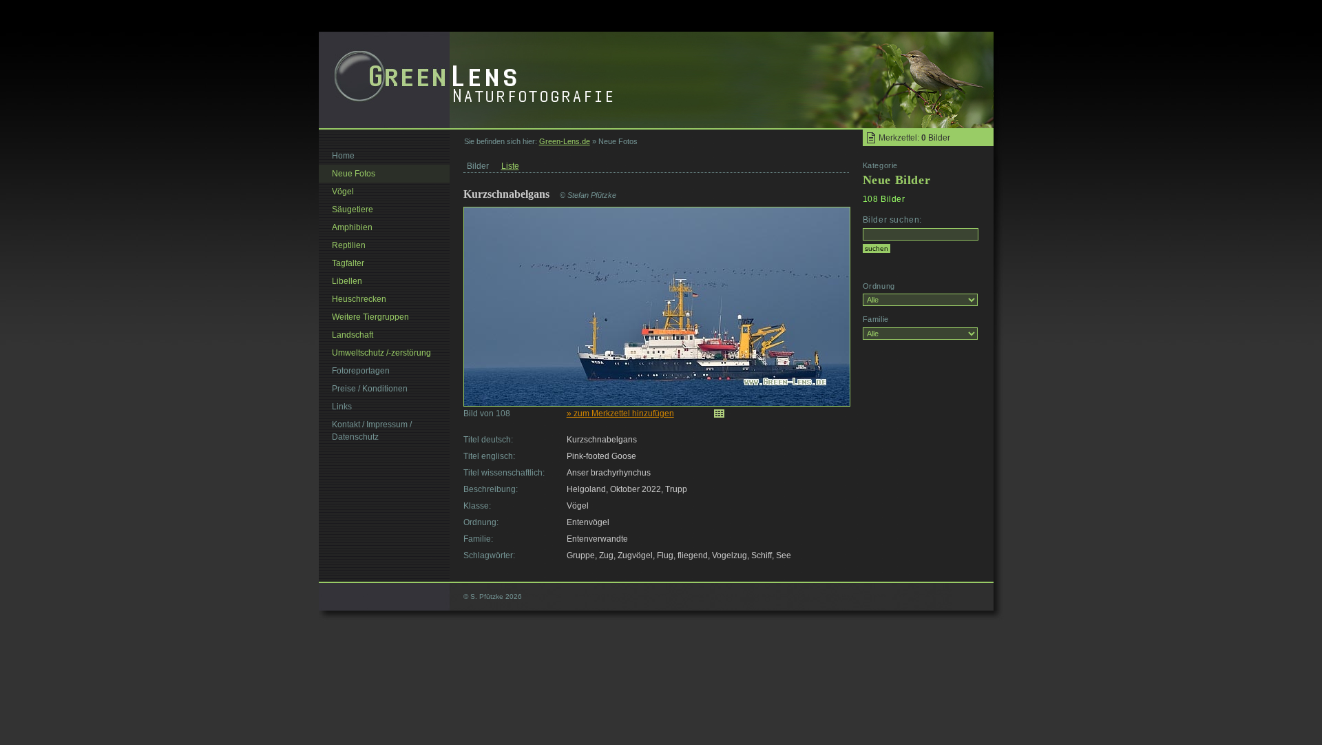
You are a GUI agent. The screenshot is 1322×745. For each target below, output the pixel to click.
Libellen (347, 281)
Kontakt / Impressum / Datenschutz (372, 431)
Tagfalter (348, 263)
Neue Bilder (897, 180)
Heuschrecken (359, 299)
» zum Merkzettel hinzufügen (620, 413)
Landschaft (352, 335)
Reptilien (349, 245)
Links (342, 406)
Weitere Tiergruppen (370, 317)
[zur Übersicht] (719, 413)
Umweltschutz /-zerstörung (381, 353)
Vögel (343, 191)
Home (343, 156)
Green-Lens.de (564, 141)
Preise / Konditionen (370, 389)
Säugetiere (352, 209)
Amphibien (352, 227)
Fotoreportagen (361, 371)
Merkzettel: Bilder (914, 138)
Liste (510, 166)
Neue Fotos (353, 173)
